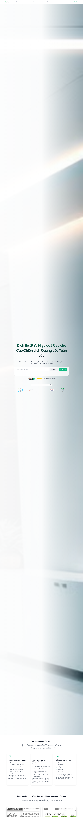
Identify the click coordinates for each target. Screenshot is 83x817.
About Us (29, 1)
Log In (75, 1)
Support (48, 1)
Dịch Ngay (64, 369)
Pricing (23, 1)
